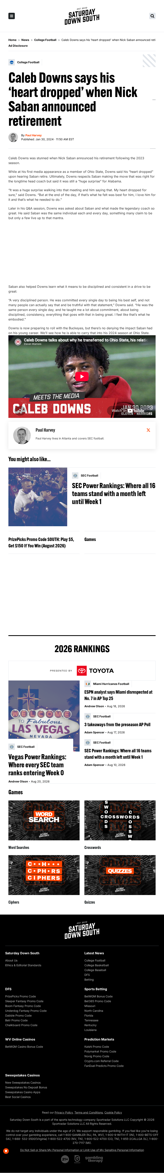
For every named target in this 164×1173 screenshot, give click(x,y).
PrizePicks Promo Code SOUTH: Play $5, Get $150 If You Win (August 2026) (41, 542)
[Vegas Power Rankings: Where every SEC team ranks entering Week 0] (44, 716)
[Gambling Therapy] (94, 1159)
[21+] (65, 1159)
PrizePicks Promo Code (20, 996)
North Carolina (93, 1010)
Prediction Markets (99, 1039)
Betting (89, 979)
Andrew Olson (18, 781)
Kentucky (90, 1025)
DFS (87, 974)
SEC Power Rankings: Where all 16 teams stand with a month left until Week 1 (113, 493)
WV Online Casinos (20, 1039)
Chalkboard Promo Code (21, 1025)
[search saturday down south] (152, 16)
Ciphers (13, 902)
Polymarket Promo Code (100, 1051)
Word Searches (18, 847)
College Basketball (96, 965)
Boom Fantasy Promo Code (23, 1006)
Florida (88, 1015)
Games (90, 539)
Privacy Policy (64, 1112)
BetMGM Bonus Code (98, 996)
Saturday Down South (22, 953)
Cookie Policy (113, 1112)
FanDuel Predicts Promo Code (104, 1065)
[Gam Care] (77, 1159)
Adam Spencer (94, 732)
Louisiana (90, 1030)
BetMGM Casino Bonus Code (24, 1046)
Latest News (94, 953)
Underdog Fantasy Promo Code (26, 1010)
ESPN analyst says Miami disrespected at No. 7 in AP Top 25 (118, 695)
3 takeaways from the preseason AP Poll (117, 724)
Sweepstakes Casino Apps (22, 1092)
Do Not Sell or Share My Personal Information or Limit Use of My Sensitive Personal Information (82, 1150)
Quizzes (89, 902)
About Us (11, 960)
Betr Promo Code (16, 1020)
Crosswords (92, 847)
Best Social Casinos (18, 1097)
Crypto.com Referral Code (101, 1061)
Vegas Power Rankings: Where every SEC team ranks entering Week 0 (37, 765)
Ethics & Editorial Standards (23, 965)
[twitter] (148, 430)
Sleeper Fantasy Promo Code (24, 1001)
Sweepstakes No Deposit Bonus (26, 1087)
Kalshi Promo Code (96, 1046)
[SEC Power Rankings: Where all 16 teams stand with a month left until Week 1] (37, 497)
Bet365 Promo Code (97, 1001)
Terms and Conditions (88, 1112)
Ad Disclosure (18, 45)
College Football (94, 960)
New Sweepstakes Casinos (23, 1082)
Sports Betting (95, 989)
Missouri (89, 1006)
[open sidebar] (11, 16)
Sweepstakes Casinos (22, 1075)
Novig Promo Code (96, 1056)
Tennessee (91, 1020)
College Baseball (95, 970)
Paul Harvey (33, 135)
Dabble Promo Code (18, 1015)
